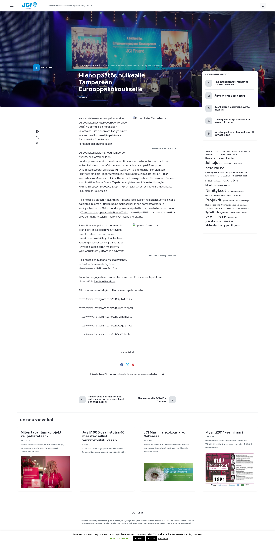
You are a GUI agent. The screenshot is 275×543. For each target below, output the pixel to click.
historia (241, 155)
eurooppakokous (229, 154)
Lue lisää (163, 538)
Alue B (215, 151)
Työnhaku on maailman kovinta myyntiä (232, 108)
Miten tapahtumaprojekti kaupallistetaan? (41, 434)
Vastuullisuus (216, 217)
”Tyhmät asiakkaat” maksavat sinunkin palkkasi (231, 83)
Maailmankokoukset (218, 185)
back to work (225, 151)
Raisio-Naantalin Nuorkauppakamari (222, 205)
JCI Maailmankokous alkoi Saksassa (165, 434)
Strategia (243, 205)
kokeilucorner (239, 175)
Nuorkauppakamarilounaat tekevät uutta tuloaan (234, 133)
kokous (208, 180)
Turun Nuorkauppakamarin (96, 212)
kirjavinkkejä (225, 176)
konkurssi (217, 181)
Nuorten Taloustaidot (215, 195)
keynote (243, 172)
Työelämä (212, 212)
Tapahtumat (47, 67)
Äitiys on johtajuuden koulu (230, 95)
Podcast (238, 195)
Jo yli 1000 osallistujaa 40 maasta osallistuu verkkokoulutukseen (103, 436)
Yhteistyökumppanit (219, 225)
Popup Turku (120, 212)
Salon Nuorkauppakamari (117, 208)
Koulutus (230, 180)
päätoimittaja (242, 200)
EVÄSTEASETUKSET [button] (120, 538)
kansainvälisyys (239, 163)
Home (82, 65)
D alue (234, 151)
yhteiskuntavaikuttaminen (219, 221)
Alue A (208, 151)
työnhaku (224, 212)
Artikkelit (93, 65)
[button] (12, 5)
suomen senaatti (214, 208)
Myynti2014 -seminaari (224, 432)
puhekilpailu (228, 200)
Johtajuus (213, 162)
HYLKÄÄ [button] (152, 538)
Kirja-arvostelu (212, 175)
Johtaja (137, 512)
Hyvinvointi (210, 158)
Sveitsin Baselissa (104, 281)
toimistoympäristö (242, 208)
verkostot (232, 217)
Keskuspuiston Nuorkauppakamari (221, 172)
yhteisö (237, 226)
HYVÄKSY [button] (139, 538)
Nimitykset (215, 190)
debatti (209, 154)
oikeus (229, 195)
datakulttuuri (244, 151)
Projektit (213, 200)
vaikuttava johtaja (239, 212)
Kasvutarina (214, 167)
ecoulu (216, 155)
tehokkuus (230, 208)
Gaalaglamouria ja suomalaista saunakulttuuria (232, 121)
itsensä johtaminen (226, 158)
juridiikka (227, 163)
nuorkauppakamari (236, 191)
